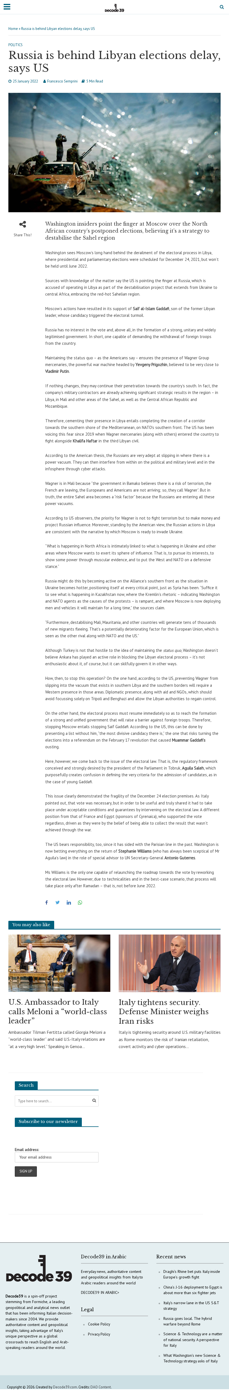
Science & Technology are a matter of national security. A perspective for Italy (193, 1339)
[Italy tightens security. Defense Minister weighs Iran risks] (170, 963)
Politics (15, 45)
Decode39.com (65, 1387)
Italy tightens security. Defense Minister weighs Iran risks (164, 1012)
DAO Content (100, 1387)
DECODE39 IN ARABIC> (100, 1292)
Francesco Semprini (62, 81)
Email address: (27, 1149)
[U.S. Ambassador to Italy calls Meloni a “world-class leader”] (59, 963)
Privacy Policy (99, 1334)
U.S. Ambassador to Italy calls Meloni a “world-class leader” (57, 1011)
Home (13, 28)
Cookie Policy (99, 1324)
